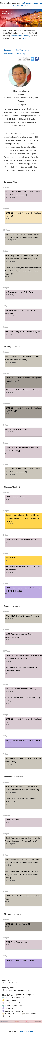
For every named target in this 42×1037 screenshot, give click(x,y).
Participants (8, 53)
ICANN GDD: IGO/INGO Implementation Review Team (23, 898)
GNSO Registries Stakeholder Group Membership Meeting (19, 637)
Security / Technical (12, 1013)
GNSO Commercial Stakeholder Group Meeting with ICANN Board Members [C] (22, 359)
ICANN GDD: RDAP (12, 821)
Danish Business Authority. (21, 35)
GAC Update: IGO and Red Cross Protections (22, 391)
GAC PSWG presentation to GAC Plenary (20, 689)
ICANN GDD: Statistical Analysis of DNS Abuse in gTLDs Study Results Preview (23, 658)
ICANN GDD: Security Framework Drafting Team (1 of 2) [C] (23, 216)
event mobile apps (26, 1031)
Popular (8, 1016)
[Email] (28, 59)
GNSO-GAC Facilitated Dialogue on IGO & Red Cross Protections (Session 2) (22, 471)
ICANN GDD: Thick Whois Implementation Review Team (20, 801)
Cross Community (11, 1000)
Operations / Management (14, 1011)
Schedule (7, 50)
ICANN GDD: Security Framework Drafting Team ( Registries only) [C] (23, 380)
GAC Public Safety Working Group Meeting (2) (22, 617)
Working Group (30, 1013)
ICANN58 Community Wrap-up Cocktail (19, 961)
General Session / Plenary (14, 1003)
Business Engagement (26, 994)
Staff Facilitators (22, 50)
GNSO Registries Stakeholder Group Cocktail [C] (23, 741)
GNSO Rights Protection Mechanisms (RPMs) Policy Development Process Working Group (22, 237)
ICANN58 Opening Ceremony (16, 498)
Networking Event (11, 1008)
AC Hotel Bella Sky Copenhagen (17, 990)
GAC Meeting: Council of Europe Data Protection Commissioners (23, 569)
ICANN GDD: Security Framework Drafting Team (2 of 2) (23, 722)
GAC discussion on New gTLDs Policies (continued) (20, 313)
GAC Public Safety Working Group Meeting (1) (22, 332)
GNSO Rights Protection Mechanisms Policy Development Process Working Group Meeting (22, 789)
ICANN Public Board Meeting (16, 943)
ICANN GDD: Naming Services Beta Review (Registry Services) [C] (21, 450)
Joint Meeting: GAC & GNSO (16, 430)
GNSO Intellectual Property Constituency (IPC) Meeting (22, 700)
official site (27, 3)
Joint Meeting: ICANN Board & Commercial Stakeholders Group (21, 670)
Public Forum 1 (11, 558)
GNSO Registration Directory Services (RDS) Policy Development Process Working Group (21, 258)
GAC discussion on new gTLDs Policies (19, 293)
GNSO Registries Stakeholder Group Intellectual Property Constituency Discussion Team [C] (23, 841)
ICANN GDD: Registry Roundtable (18, 925)
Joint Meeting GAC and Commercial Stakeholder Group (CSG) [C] (23, 761)
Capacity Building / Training (15, 997)
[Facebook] (37, 59)
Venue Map (20, 53)
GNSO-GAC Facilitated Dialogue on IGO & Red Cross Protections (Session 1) (22, 194)
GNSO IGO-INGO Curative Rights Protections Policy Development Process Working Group (22, 862)
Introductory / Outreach (13, 1005)
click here (26, 38)
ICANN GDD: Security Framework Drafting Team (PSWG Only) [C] (23, 411)
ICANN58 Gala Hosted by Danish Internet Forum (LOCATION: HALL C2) (23, 590)
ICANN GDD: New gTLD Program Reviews (21, 540)
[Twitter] (32, 59)
